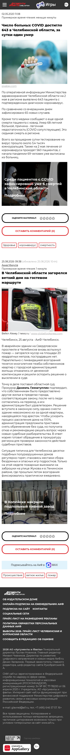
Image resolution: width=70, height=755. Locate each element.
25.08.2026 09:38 (11, 261)
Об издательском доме (20, 599)
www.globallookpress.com (47, 333)
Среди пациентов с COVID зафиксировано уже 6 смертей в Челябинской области (33, 183)
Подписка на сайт (16, 608)
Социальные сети (16, 613)
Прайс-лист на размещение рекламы (30, 618)
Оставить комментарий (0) (35, 231)
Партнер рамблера (32, 738)
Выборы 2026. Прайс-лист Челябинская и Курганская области (32, 633)
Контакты (40, 608)
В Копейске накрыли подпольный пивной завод (29, 504)
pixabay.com (9, 86)
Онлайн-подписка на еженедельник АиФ (33, 604)
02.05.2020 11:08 (11, 14)
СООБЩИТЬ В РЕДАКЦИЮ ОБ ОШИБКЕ (28, 639)
